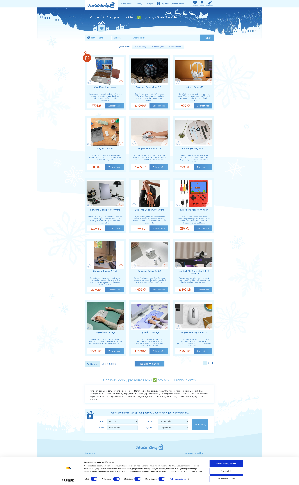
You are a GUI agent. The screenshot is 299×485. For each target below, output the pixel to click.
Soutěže (149, 4)
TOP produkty (140, 47)
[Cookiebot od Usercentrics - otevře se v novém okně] (68, 480)
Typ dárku (150, 427)
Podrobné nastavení (177, 479)
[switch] (116, 479)
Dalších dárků (149, 363)
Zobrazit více (114, 105)
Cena (101, 427)
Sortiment (150, 421)
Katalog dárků (125, 4)
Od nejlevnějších (157, 47)
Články (139, 4)
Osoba (101, 421)
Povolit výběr (226, 471)
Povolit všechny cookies (226, 463)
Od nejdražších (175, 47)
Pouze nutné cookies (226, 479)
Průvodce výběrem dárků (172, 4)
